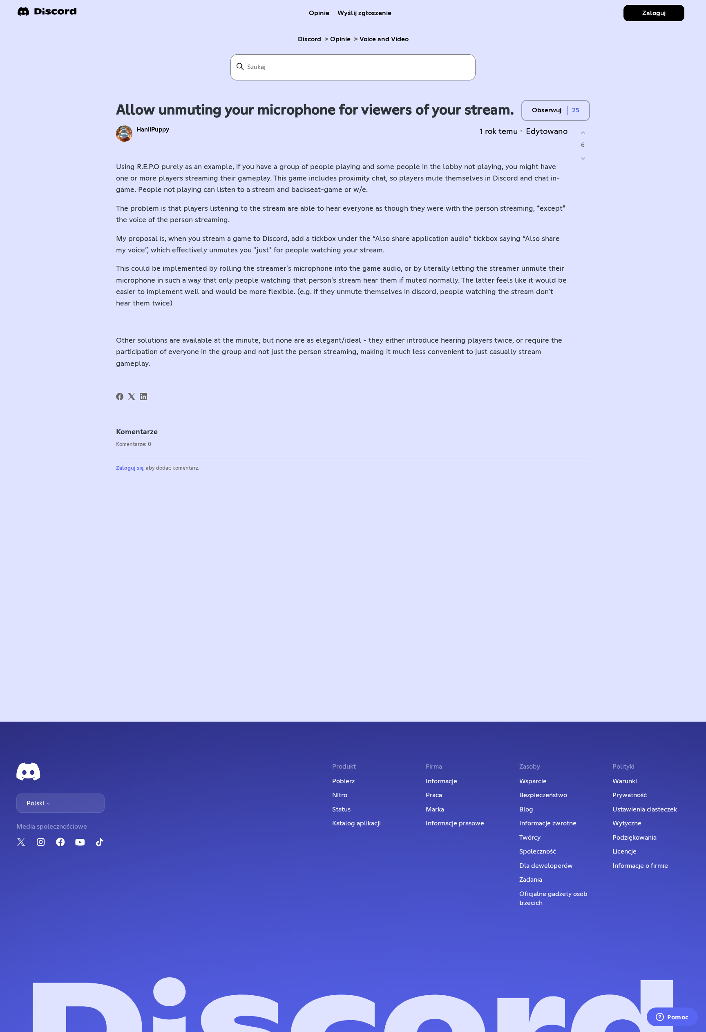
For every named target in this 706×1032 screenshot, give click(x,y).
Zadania (530, 879)
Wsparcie (533, 781)
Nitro (339, 795)
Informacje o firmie (640, 866)
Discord (309, 39)
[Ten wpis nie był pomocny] (583, 159)
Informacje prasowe (455, 823)
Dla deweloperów (546, 866)
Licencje (624, 851)
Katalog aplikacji (356, 823)
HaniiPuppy (152, 130)
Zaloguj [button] (654, 13)
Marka (435, 809)
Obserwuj (546, 110)
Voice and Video (384, 39)
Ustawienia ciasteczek (644, 809)
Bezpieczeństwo (543, 795)
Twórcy (530, 837)
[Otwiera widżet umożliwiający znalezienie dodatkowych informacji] (672, 1017)
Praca (434, 795)
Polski (36, 803)
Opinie (319, 13)
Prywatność (629, 795)
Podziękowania (634, 837)
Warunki (624, 781)
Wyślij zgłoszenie (364, 13)
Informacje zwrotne (547, 823)
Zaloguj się (129, 468)
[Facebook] (119, 396)
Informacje (441, 781)
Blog (526, 809)
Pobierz (343, 781)
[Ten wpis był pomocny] (583, 132)
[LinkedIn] (143, 396)
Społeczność (537, 851)
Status (341, 809)
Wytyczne (626, 823)
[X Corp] (131, 396)
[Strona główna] (47, 14)
